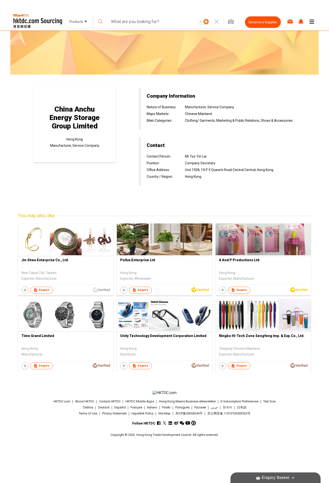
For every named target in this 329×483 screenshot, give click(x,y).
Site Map (164, 413)
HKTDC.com (61, 401)
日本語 (241, 407)
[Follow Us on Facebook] (159, 423)
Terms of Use (88, 413)
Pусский (200, 407)
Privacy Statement (114, 413)
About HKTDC (84, 401)
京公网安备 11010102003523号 (228, 413)
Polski (166, 407)
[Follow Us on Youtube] (187, 423)
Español (120, 407)
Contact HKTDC (110, 401)
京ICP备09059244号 (189, 413)
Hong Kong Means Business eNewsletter (187, 401)
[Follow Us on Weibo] (176, 423)
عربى (214, 407)
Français (136, 407)
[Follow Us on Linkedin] (170, 423)
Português (182, 407)
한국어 (227, 407)
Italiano (152, 407)
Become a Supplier (263, 22)
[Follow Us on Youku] (193, 423)
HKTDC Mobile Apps (139, 401)
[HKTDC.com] (164, 393)
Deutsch (104, 407)
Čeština (88, 407)
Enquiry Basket (275, 477)
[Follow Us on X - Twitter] (164, 423)
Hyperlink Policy (142, 413)
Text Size (269, 401)
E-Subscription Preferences (239, 401)
